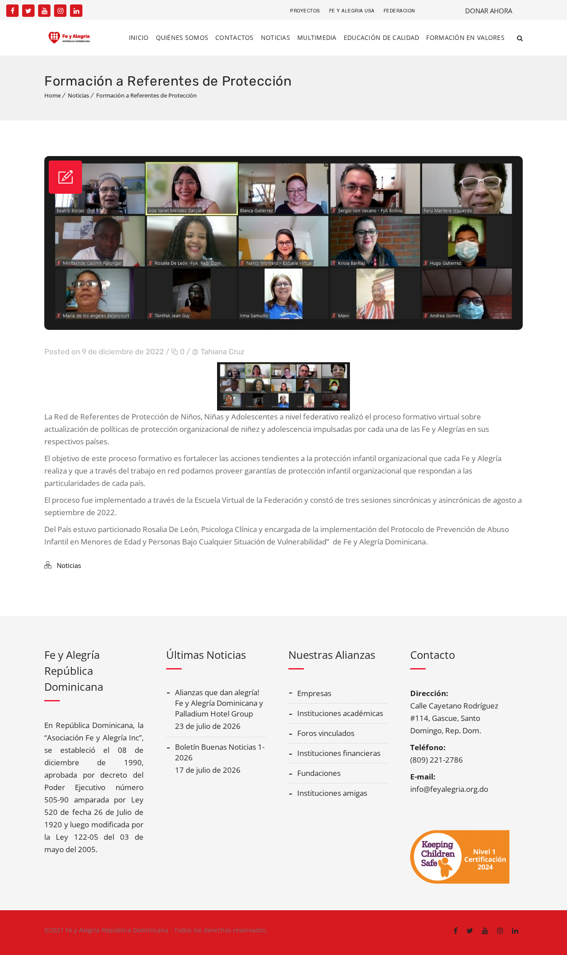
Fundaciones (319, 773)
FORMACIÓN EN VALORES (465, 37)
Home (52, 95)
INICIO (139, 37)
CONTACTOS (234, 37)
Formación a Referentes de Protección (146, 95)
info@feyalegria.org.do (449, 789)
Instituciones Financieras (339, 753)
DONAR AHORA (488, 10)
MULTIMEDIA (317, 37)
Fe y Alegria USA (352, 11)
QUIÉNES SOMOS (182, 37)
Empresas (314, 693)
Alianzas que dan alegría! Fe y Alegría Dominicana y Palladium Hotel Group (219, 703)
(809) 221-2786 (436, 760)
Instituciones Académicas (340, 713)
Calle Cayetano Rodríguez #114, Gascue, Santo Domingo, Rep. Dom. (454, 718)
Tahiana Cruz (223, 351)
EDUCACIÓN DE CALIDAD (381, 37)
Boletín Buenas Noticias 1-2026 (219, 752)
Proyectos (305, 11)
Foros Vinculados (325, 733)
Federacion (399, 11)
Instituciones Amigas (332, 793)
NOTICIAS (275, 37)
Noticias (78, 95)
